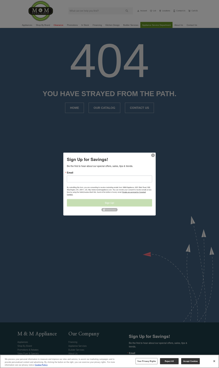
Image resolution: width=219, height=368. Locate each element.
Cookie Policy (41, 365)
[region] (109, 361)
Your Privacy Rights (146, 361)
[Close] (214, 361)
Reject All (169, 361)
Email (70, 172)
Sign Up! (109, 202)
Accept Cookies (190, 361)
